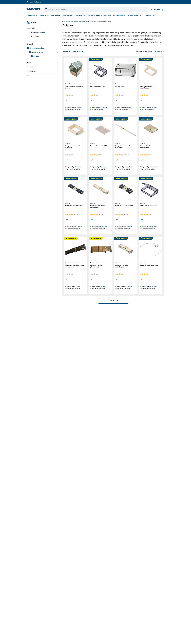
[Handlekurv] (163, 9)
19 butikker (78, 167)
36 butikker (103, 226)
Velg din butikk (35, 2)
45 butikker (78, 107)
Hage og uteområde (72, 21)
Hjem (63, 21)
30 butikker (153, 226)
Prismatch (80, 15)
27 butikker (78, 226)
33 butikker (153, 107)
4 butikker (128, 107)
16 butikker (103, 107)
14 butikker (153, 167)
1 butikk (77, 286)
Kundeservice (119, 15)
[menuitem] (42, 48)
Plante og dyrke (84, 21)
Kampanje (44, 15)
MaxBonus (55, 15)
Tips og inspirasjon (135, 15)
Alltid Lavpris (67, 15)
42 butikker (128, 167)
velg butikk (41, 32)
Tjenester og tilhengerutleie (99, 15)
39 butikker (103, 167)
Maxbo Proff (151, 15)
